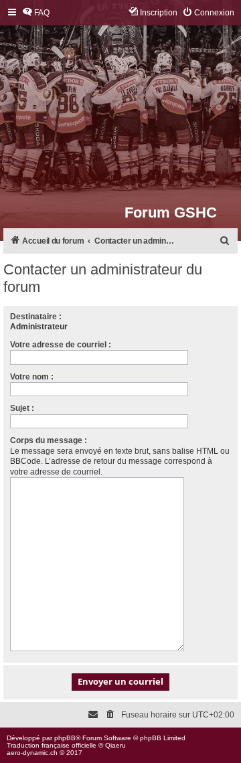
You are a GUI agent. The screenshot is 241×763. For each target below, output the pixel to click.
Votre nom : (32, 377)
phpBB (65, 738)
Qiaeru (115, 745)
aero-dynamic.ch (32, 752)
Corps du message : (48, 440)
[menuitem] (36, 13)
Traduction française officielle (51, 745)
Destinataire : (36, 316)
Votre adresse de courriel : (60, 344)
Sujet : (22, 408)
